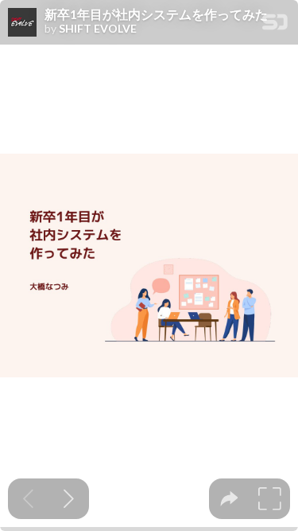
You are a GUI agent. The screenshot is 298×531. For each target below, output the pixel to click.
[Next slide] (69, 499)
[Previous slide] (28, 499)
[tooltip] (229, 499)
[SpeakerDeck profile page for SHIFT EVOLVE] (22, 23)
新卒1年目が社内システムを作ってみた (156, 14)
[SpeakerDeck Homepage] (275, 25)
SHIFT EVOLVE (98, 28)
